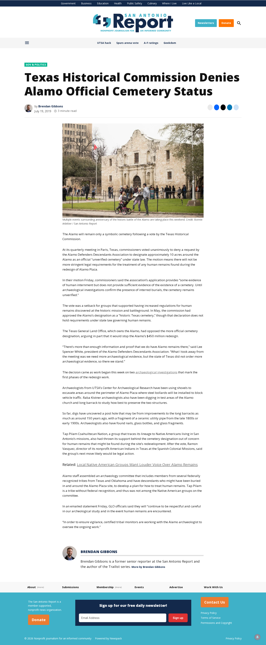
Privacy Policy (209, 613)
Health (118, 3)
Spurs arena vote (127, 43)
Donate (226, 23)
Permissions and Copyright (216, 623)
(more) (40, 587)
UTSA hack (104, 43)
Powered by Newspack (108, 638)
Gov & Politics (36, 64)
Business (86, 3)
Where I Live (169, 3)
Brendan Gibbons (50, 106)
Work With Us (213, 587)
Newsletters (206, 23)
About (31, 587)
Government (68, 3)
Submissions (70, 587)
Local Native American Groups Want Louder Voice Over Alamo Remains (137, 464)
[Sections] (27, 43)
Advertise (176, 587)
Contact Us (214, 602)
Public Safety (134, 3)
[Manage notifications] (257, 637)
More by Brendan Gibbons (148, 567)
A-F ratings (151, 43)
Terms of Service (211, 617)
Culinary (152, 3)
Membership (105, 587)
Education (103, 3)
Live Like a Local (191, 3)
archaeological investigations (156, 372)
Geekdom (170, 43)
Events (139, 587)
